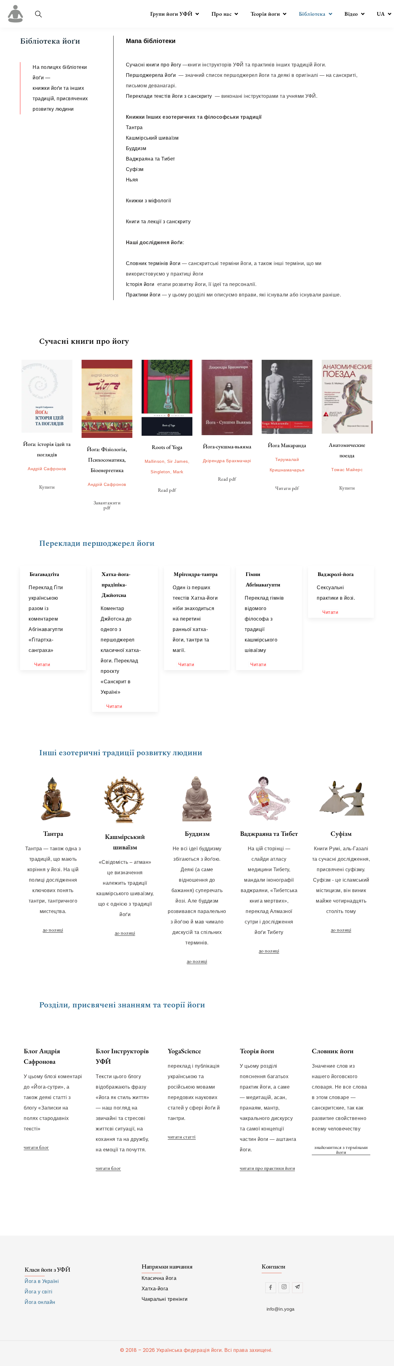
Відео (351, 13)
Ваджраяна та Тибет (150, 158)
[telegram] (297, 1287)
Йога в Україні (42, 1281)
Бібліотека (312, 13)
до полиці (53, 930)
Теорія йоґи (265, 13)
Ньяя (132, 179)
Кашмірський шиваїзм (153, 138)
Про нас (221, 13)
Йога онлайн (40, 1302)
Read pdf (167, 490)
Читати (42, 664)
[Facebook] (270, 1287)
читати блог (36, 1147)
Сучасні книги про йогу (153, 64)
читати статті (182, 1137)
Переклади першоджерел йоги (97, 543)
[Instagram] (284, 1287)
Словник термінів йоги (153, 263)
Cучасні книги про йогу (84, 341)
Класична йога (159, 1278)
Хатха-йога (155, 1288)
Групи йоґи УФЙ (171, 13)
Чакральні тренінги (165, 1299)
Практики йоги (143, 294)
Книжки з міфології (148, 200)
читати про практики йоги (267, 1168)
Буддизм (136, 148)
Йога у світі (38, 1291)
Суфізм (135, 169)
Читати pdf (287, 488)
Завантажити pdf (107, 505)
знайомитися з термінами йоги (341, 1150)
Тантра (134, 127)
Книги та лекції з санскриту (159, 221)
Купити (47, 487)
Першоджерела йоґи (151, 75)
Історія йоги (140, 284)
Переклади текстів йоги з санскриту (170, 96)
